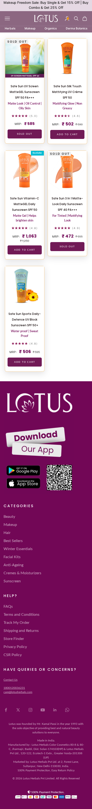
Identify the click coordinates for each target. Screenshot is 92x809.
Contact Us (10, 679)
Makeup (10, 525)
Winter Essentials (18, 549)
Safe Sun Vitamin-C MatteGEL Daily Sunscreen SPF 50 (24, 204)
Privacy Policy (15, 647)
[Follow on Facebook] (6, 710)
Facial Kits (12, 557)
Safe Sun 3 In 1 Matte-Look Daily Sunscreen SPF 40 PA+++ (67, 204)
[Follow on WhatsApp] (67, 710)
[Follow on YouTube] (42, 710)
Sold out (24, 134)
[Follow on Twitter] (18, 710)
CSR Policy (13, 655)
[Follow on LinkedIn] (55, 710)
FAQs (8, 606)
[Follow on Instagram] (30, 710)
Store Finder (14, 639)
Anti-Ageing (13, 565)
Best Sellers (13, 541)
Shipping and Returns (21, 631)
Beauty (9, 517)
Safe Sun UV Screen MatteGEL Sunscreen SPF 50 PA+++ (25, 92)
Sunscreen (12, 581)
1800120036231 (14, 687)
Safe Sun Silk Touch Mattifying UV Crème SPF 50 (67, 92)
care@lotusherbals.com (18, 692)
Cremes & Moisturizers (22, 573)
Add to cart (67, 134)
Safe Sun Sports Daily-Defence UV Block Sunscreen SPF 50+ (24, 319)
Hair (7, 533)
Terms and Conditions (21, 614)
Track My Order (16, 623)
